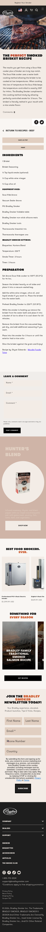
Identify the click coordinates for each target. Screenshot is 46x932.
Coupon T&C (6, 898)
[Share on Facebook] (36, 122)
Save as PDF (23, 140)
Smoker (6, 843)
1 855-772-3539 (9, 878)
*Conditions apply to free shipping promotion (23, 885)
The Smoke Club (10, 863)
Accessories (8, 853)
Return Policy (7, 893)
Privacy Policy (7, 891)
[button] (36, 10)
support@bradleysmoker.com (15, 881)
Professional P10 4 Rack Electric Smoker (14, 597)
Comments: (9, 112)
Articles (6, 858)
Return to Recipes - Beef (20, 130)
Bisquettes (7, 848)
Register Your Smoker (23, 3)
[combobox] (9, 741)
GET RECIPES (23, 678)
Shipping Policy (8, 896)
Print (23, 147)
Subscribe (23, 788)
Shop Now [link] (23, 525)
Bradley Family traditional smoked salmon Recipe (18, 655)
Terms (26, 780)
